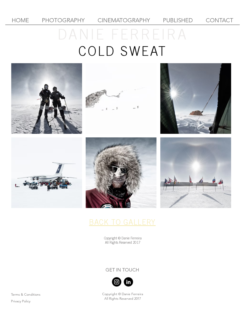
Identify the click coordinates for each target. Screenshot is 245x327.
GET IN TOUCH (122, 270)
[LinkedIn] (128, 282)
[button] (46, 98)
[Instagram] (116, 282)
